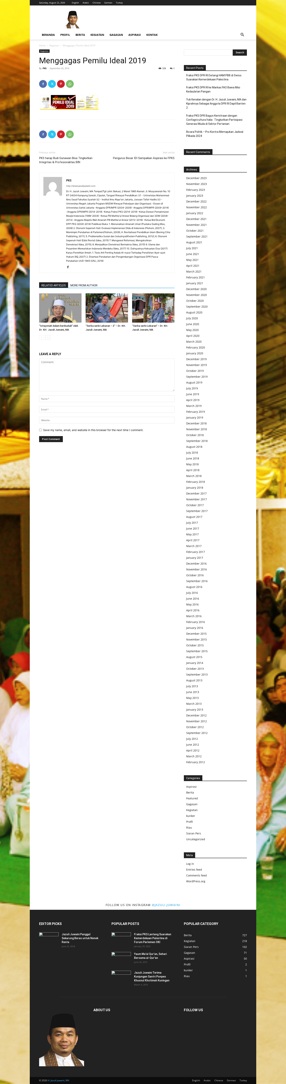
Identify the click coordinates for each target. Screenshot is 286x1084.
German (108, 2)
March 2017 (194, 546)
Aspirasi (134, 35)
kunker (190, 816)
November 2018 (196, 429)
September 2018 (197, 441)
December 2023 (196, 178)
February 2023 (195, 190)
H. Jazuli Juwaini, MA (58, 1080)
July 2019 (192, 388)
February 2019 (195, 412)
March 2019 (194, 406)
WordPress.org (195, 881)
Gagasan (116, 35)
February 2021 (195, 277)
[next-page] (47, 337)
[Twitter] (52, 84)
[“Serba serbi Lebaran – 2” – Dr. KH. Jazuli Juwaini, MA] (107, 308)
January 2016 (194, 628)
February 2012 (195, 762)
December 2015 (196, 633)
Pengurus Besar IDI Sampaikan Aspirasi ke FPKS (144, 158)
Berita (80, 35)
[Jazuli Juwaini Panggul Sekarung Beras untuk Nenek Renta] (49, 939)
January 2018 (194, 487)
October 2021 (195, 230)
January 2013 (194, 709)
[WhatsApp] (70, 84)
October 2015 (195, 645)
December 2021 (196, 219)
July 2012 (192, 739)
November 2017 (196, 499)
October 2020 (195, 301)
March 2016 (194, 616)
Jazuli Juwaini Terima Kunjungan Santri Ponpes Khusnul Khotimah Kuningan (151, 976)
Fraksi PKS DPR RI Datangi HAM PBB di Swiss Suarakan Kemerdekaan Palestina (213, 77)
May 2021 (192, 260)
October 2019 (195, 371)
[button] (242, 35)
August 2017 (194, 517)
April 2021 (192, 265)
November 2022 (196, 207)
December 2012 (196, 715)
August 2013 (194, 680)
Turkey (119, 2)
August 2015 (194, 657)
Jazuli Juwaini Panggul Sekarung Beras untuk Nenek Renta (80, 938)
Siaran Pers (193, 833)
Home (42, 45)
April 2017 (192, 540)
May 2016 (192, 604)
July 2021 (192, 248)
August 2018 (194, 447)
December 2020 (196, 289)
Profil (65, 35)
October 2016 (195, 575)
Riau (189, 827)
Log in (190, 864)
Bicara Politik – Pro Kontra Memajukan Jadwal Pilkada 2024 (214, 133)
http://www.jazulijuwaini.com (81, 186)
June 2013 (192, 692)
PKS (44, 68)
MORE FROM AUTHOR (83, 285)
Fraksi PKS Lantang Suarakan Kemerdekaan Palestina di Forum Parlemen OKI (152, 938)
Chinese (97, 2)
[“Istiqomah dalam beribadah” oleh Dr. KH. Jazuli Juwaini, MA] (60, 308)
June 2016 (192, 598)
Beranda (48, 35)
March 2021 (194, 271)
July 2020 (192, 318)
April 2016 (192, 610)
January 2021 (194, 283)
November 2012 (196, 721)
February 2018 (195, 482)
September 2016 (197, 581)
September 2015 (197, 651)
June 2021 (192, 254)
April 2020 (192, 336)
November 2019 (196, 365)
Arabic (86, 2)
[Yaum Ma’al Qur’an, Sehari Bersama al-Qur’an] (121, 959)
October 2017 (195, 505)
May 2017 (192, 534)
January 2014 (194, 663)
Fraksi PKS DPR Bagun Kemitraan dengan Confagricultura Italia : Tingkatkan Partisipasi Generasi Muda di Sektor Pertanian (214, 119)
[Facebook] (43, 84)
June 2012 (192, 744)
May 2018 (192, 464)
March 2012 (194, 756)
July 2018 (192, 452)
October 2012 (195, 727)
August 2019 (194, 382)
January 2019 (194, 417)
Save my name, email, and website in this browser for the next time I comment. (93, 430)
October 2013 (195, 668)
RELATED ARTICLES (53, 285)
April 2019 (192, 400)
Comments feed (196, 875)
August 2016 (194, 587)
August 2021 (194, 242)
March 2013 (194, 704)
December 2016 (196, 563)
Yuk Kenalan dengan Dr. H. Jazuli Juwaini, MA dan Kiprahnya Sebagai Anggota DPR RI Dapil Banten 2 (216, 103)
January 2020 (194, 353)
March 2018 (194, 476)
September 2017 (197, 511)
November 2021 (196, 225)
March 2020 (194, 341)
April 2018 (192, 470)
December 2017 (196, 493)
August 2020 (194, 312)
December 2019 (196, 359)
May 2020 (192, 330)
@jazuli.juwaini (166, 905)
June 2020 (192, 324)
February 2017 (195, 552)
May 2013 (192, 698)
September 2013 (197, 674)
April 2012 (192, 750)
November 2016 (196, 569)
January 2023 (194, 195)
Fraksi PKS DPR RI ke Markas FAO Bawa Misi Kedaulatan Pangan (213, 89)
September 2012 (197, 733)
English (75, 2)
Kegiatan (97, 35)
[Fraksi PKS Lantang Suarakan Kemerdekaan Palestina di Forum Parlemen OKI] (121, 939)
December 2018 (196, 423)
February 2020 (195, 347)
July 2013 (192, 686)
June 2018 (192, 458)
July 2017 (192, 522)
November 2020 (196, 295)
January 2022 (194, 213)
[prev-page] (41, 337)
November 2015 (196, 639)
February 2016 (195, 622)
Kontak (152, 35)
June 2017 (192, 528)
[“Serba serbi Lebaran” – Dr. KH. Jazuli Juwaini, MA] (153, 308)
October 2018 (195, 435)
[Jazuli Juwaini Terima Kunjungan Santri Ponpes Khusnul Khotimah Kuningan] (121, 977)
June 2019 (192, 394)
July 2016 (192, 593)
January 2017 (194, 558)
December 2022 (196, 201)
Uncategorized (195, 839)
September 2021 (197, 236)
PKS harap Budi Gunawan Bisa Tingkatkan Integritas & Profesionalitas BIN (65, 160)
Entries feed (194, 869)
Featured (192, 798)
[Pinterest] (61, 84)
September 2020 (197, 306)
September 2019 (197, 376)
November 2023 (196, 184)
